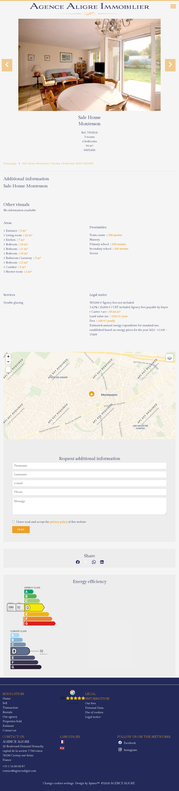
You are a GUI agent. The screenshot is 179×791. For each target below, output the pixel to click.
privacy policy (58, 522)
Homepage (9, 163)
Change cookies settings (58, 783)
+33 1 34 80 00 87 (14, 766)
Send (21, 529)
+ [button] (8, 356)
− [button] (8, 362)
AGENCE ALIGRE (16, 742)
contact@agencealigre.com (19, 771)
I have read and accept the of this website (51, 522)
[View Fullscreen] (8, 369)
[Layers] (169, 358)
